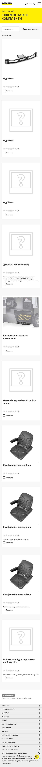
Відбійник (8, 78)
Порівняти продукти (31, 29)
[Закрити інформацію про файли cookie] (39, 753)
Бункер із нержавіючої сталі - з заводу (19, 402)
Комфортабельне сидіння (17, 465)
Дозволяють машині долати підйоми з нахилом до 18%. (21, 675)
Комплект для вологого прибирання (15, 337)
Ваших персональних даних (16, 758)
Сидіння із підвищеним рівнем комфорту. (16, 607)
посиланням (6, 763)
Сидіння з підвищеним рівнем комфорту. (16, 540)
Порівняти (9, 91)
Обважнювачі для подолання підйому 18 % (19, 661)
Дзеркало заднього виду (16, 264)
